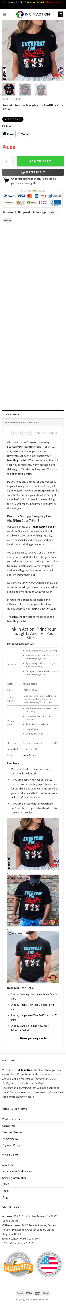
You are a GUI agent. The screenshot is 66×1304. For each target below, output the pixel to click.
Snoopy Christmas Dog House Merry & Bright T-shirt (49, 282)
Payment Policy (11, 1145)
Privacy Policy (10, 1138)
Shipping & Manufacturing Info (22, 422)
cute (51, 213)
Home (5, 98)
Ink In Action (29, 754)
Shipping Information (14, 1178)
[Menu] (4, 14)
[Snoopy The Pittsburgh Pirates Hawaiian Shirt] (49, 312)
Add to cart (40, 161)
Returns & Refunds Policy (17, 1171)
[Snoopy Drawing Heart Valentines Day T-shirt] (17, 369)
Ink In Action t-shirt (44, 526)
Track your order (11, 1119)
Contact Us (8, 1125)
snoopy (7, 220)
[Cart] (61, 14)
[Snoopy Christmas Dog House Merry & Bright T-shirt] (49, 258)
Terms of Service (12, 1132)
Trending (16, 98)
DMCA (5, 1184)
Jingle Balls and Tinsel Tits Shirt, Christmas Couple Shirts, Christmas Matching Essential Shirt (15, 338)
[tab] (33, 414)
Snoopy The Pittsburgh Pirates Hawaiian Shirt (46, 335)
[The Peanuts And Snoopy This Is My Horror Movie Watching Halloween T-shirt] (17, 258)
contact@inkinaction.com (41, 608)
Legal (5, 1191)
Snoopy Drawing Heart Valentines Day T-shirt (13, 392)
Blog (5, 1197)
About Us (7, 1165)
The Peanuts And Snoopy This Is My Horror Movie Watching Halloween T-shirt (16, 283)
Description (12, 414)
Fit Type (7, 126)
